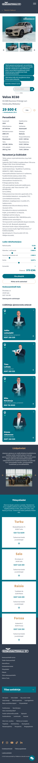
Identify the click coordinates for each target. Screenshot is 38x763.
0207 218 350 (19, 629)
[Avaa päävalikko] (34, 3)
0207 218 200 (19, 597)
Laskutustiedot (7, 753)
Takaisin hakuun (10, 10)
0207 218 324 (9, 439)
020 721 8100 (19, 532)
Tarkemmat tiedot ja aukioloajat (19, 541)
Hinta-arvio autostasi (19, 281)
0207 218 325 (9, 337)
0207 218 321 (9, 371)
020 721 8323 (9, 405)
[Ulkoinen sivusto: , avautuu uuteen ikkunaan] (3, 742)
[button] (32, 758)
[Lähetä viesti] (32, 89)
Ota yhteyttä (19, 276)
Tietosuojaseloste (20, 749)
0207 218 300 (6, 295)
